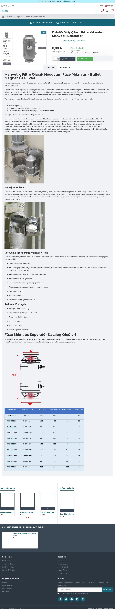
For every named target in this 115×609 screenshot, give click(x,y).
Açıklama (49, 67)
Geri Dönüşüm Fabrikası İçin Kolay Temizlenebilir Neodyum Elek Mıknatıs (67, 514)
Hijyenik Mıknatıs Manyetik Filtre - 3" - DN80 (7, 512)
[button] (16, 48)
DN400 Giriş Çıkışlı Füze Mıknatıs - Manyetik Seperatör (25, 533)
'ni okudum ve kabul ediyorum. (74, 593)
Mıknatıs (67, 1)
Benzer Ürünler (7, 488)
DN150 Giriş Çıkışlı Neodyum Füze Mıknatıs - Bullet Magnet (48, 512)
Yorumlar (65, 67)
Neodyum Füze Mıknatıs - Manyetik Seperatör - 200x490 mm (27, 512)
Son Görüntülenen (11, 527)
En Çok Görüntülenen (33, 527)
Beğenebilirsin (67, 488)
